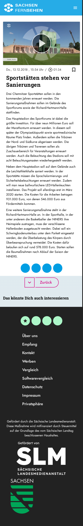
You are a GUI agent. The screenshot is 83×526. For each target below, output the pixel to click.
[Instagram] (47, 320)
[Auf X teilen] (36, 268)
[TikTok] (57, 320)
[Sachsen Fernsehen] (23, 7)
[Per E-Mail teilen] (57, 268)
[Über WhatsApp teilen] (47, 268)
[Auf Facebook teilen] (25, 268)
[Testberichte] (25, 320)
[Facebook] (36, 320)
